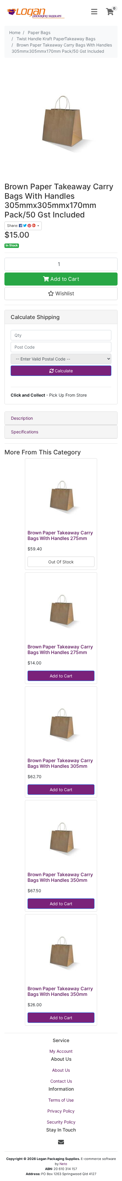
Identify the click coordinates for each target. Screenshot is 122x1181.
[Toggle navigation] (94, 12)
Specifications (24, 431)
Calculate (63, 370)
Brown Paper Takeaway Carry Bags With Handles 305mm (60, 763)
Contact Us (61, 1081)
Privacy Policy (61, 1110)
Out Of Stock (61, 561)
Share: (13, 225)
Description (22, 418)
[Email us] (61, 1142)
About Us (61, 1070)
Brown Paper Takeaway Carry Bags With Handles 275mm (60, 535)
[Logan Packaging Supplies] (35, 11)
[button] (61, 293)
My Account (61, 1051)
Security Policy (61, 1121)
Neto (63, 1164)
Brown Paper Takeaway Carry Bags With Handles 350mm (60, 877)
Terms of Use (61, 1100)
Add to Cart (64, 279)
